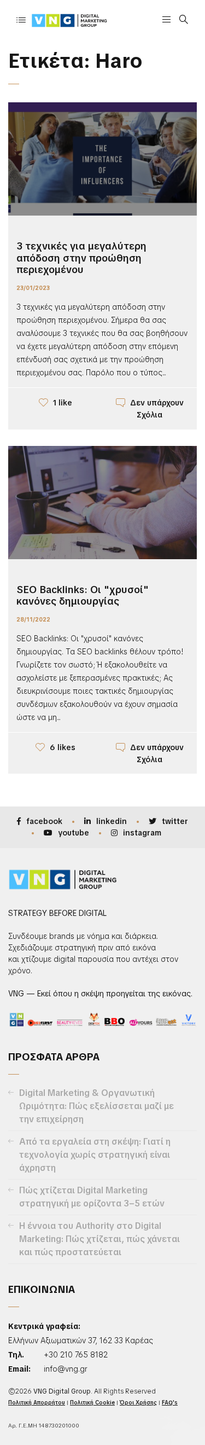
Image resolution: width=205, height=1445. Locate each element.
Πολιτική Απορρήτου (36, 1402)
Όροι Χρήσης (138, 1402)
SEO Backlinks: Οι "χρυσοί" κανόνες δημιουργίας (82, 595)
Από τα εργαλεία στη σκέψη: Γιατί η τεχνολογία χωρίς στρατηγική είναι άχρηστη (95, 1155)
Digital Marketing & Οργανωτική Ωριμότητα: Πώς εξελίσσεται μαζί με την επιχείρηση (96, 1106)
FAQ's (170, 1402)
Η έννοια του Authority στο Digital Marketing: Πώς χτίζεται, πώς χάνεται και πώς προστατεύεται (99, 1239)
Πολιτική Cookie (92, 1402)
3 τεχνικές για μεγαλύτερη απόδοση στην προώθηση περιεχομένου (81, 258)
